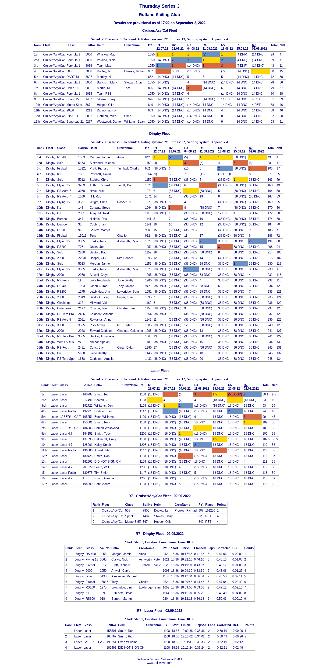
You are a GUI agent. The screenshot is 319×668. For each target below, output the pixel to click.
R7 (254, 45)
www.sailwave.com (159, 663)
